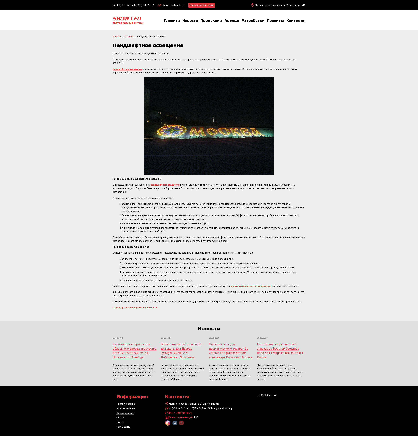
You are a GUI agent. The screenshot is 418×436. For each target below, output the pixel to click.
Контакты (295, 20)
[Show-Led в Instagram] (167, 423)
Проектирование (125, 403)
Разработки (253, 20)
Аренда (232, 20)
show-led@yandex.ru (173, 5)
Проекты (275, 20)
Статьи (120, 417)
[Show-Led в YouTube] (181, 423)
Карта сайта (123, 426)
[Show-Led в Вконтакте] (174, 423)
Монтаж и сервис (126, 408)
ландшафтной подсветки (165, 184)
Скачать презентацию (202, 5)
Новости (190, 20)
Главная (172, 20)
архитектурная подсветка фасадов (250, 286)
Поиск (119, 422)
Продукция (211, 20)
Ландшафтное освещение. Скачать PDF (135, 307)
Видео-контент (125, 412)
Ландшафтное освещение (127, 68)
